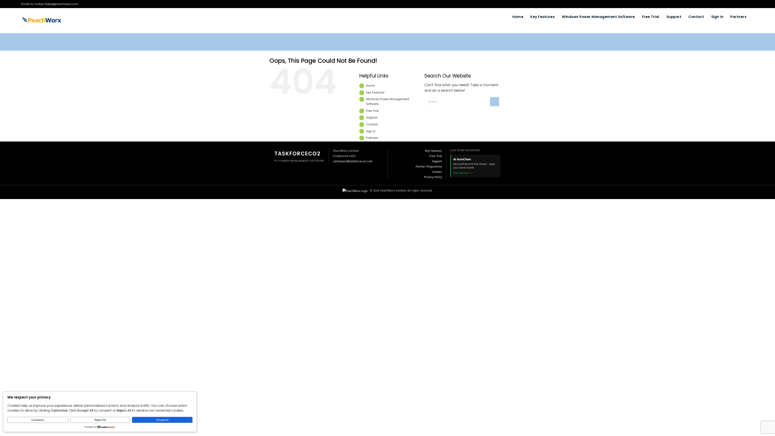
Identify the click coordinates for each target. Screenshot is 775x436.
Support (372, 117)
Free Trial (372, 111)
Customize (37, 419)
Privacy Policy (433, 177)
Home (370, 86)
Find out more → (462, 172)
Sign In (370, 131)
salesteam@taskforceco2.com (353, 161)
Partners (372, 138)
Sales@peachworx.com (62, 4)
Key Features (375, 92)
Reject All (100, 419)
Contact (372, 124)
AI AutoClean (462, 159)
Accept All (162, 419)
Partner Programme (429, 166)
